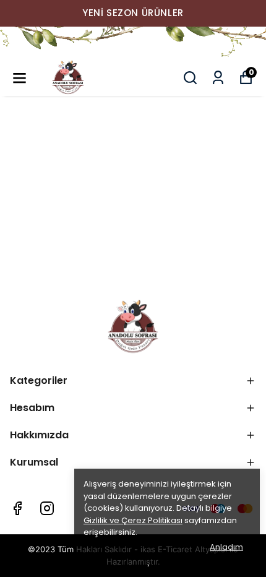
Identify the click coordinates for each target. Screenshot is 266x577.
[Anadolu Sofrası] (133, 43)
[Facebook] (17, 508)
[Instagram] (47, 508)
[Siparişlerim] (218, 77)
